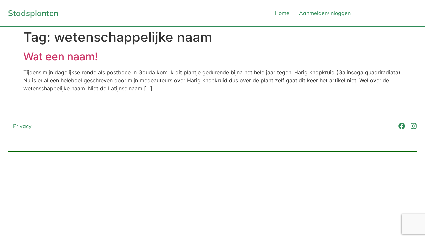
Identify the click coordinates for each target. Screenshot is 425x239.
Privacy (22, 126)
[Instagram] (413, 126)
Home (282, 13)
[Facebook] (401, 126)
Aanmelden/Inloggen (325, 13)
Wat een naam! (60, 56)
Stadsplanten (33, 13)
